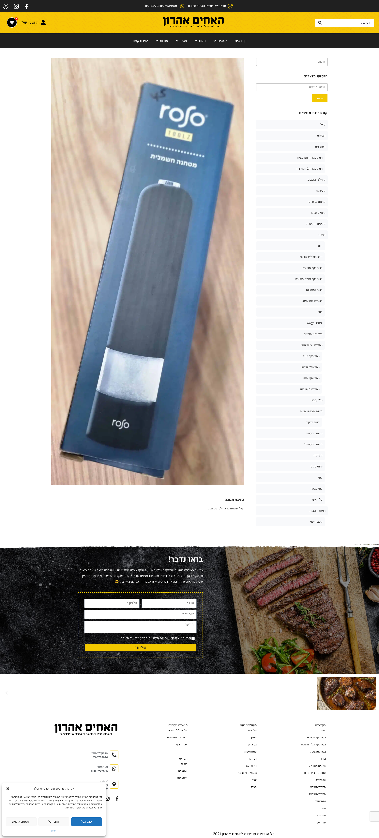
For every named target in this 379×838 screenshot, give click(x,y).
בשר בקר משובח (312, 268)
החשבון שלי (29, 22)
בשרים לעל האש (312, 301)
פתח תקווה (250, 752)
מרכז (254, 787)
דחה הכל (53, 821)
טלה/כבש (317, 400)
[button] (8, 789)
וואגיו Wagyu (315, 323)
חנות (202, 40)
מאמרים (183, 771)
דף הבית (241, 40)
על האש (317, 499)
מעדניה (318, 455)
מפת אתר (182, 778)
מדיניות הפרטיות (147, 638)
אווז (320, 246)
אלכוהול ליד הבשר (311, 257)
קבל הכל (86, 821)
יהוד (254, 780)
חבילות (321, 135)
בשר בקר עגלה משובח (309, 279)
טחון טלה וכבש (310, 367)
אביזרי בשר (181, 744)
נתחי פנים (317, 466)
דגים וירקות (313, 422)
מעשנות (321, 191)
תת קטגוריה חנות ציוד (310, 157)
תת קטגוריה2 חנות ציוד (309, 168)
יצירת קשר (140, 40)
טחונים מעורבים (310, 389)
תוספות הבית (318, 510)
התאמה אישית (21, 821)
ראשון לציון (250, 766)
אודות (164, 40)
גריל (323, 124)
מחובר (230, 508)
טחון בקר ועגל (311, 356)
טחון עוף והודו (311, 378)
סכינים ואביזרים (316, 224)
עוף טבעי (317, 488)
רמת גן (253, 759)
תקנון (53, 830)
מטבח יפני (316, 521)
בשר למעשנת (314, 290)
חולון (254, 737)
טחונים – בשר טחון (315, 773)
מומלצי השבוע (317, 179)
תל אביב (252, 730)
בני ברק (252, 744)
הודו (320, 312)
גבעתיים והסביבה (247, 773)
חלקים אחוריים (313, 334)
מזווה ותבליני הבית (311, 411)
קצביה (222, 40)
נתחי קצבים (318, 213)
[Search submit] (320, 23)
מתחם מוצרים (317, 202)
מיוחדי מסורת (314, 433)
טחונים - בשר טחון (312, 345)
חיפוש (320, 98)
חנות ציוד (320, 146)
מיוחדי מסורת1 (313, 444)
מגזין (183, 40)
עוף (320, 477)
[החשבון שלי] (43, 22)
